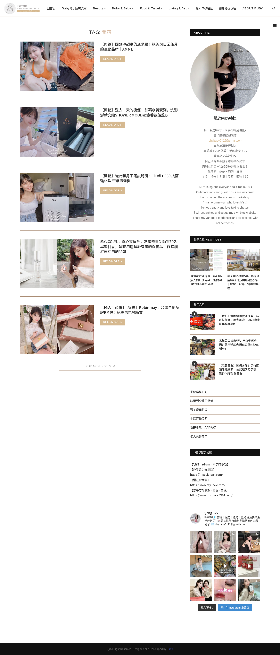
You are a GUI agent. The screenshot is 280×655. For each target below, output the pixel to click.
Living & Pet (178, 8)
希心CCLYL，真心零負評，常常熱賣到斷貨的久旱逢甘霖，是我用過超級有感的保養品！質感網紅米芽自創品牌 (139, 246)
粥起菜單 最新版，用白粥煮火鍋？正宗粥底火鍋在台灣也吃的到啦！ (239, 345)
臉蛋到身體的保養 (201, 400)
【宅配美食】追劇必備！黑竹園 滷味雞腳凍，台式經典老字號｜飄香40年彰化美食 (239, 369)
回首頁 (51, 8)
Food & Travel (150, 8)
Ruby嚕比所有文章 (74, 8)
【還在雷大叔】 (200, 480)
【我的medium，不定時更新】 (210, 464)
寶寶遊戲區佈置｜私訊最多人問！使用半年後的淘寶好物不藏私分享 (206, 280)
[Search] (274, 8)
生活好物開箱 (198, 418)
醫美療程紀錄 (198, 409)
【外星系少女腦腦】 (203, 469)
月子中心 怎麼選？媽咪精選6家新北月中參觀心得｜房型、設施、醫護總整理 (243, 282)
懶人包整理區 (204, 8)
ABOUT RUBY (252, 8)
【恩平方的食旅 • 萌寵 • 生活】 (209, 490)
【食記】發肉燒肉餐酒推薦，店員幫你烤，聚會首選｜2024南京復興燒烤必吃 (239, 320)
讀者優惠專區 (227, 8)
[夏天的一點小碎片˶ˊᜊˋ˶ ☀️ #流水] (201, 566)
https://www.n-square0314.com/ (211, 495)
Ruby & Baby (121, 8)
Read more (111, 58)
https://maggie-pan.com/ (206, 474)
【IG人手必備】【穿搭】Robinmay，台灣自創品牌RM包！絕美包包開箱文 (139, 310)
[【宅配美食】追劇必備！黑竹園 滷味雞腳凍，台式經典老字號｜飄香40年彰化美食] (202, 372)
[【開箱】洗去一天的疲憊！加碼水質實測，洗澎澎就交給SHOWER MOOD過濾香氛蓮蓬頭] (57, 131)
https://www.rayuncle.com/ (207, 485)
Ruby (170, 648)
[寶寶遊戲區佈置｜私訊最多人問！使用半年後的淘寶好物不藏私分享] (206, 260)
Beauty (98, 8)
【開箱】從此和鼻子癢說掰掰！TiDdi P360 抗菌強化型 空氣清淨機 (139, 178)
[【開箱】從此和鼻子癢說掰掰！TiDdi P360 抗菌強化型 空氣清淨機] (57, 197)
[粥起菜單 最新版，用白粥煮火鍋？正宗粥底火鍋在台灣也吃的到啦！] (202, 347)
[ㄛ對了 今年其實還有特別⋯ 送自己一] (201, 542)
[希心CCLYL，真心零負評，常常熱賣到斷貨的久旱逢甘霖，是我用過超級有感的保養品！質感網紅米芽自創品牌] (57, 263)
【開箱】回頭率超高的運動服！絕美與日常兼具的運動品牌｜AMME (139, 46)
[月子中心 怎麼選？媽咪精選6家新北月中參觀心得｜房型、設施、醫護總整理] (243, 260)
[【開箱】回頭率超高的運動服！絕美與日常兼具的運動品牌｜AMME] (57, 66)
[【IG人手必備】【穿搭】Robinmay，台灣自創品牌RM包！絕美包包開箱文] (57, 329)
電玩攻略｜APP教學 (203, 427)
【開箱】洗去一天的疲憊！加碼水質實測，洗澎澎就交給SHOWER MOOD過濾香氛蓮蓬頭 (139, 112)
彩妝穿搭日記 (198, 392)
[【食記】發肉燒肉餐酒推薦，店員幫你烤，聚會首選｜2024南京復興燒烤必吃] (202, 322)
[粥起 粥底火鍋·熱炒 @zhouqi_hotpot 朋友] (225, 566)
